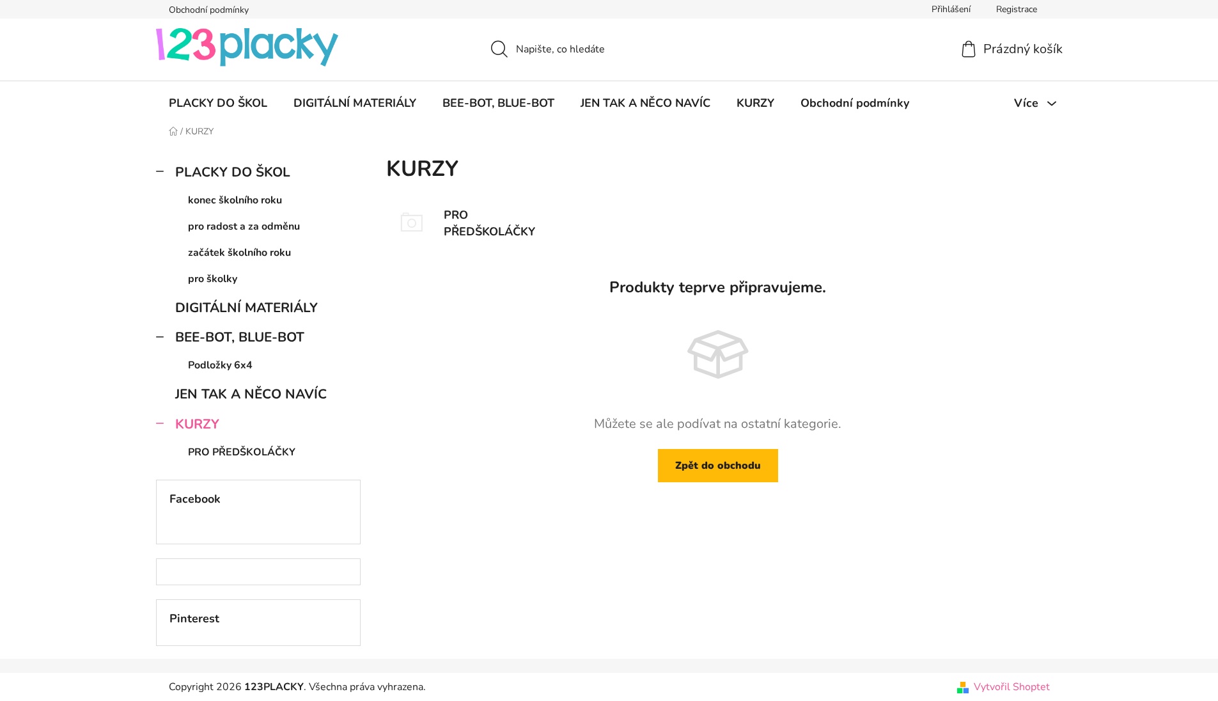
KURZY (197, 424)
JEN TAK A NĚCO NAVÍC (251, 394)
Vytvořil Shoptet (1012, 687)
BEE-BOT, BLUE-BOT (239, 337)
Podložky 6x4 (220, 365)
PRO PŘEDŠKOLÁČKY (241, 452)
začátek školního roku (239, 253)
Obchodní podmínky (209, 10)
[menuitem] (218, 103)
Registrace (1016, 9)
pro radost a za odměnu (244, 226)
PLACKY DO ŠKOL (232, 172)
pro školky (212, 279)
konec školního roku (235, 200)
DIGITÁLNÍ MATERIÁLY (246, 308)
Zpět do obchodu (718, 466)
